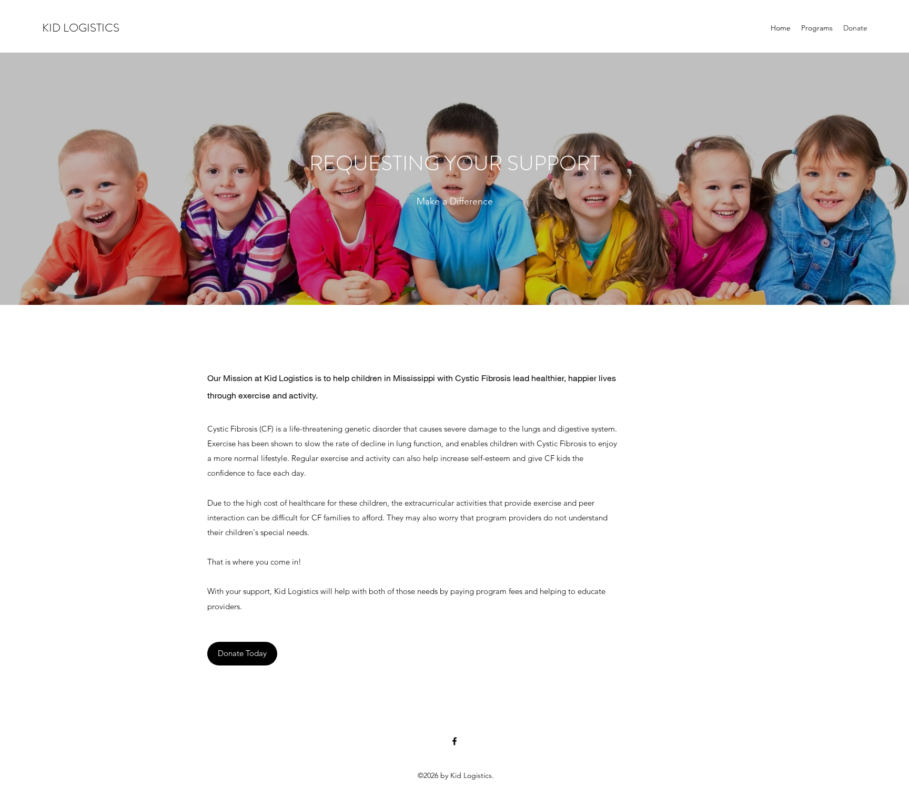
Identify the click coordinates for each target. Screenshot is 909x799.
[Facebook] (454, 741)
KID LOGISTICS (80, 27)
